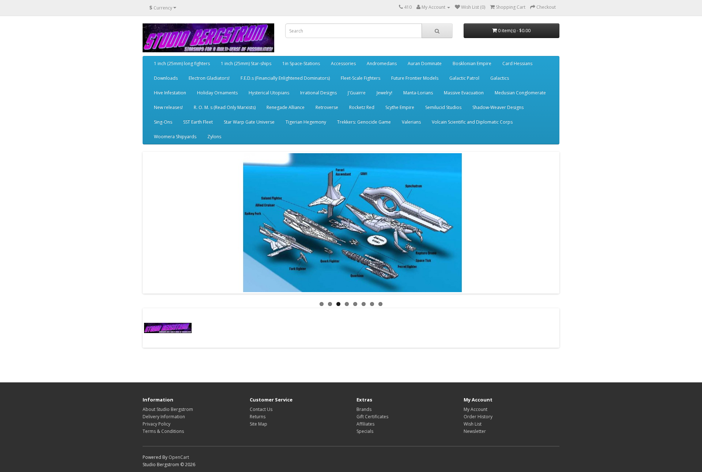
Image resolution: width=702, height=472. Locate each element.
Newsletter (475, 431)
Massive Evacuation (464, 93)
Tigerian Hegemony (306, 122)
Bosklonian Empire (472, 63)
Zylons (214, 136)
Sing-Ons (163, 122)
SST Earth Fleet (198, 122)
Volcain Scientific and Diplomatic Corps (472, 122)
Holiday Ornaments (217, 93)
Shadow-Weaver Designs (498, 107)
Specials (364, 431)
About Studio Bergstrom (168, 409)
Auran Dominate (425, 63)
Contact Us (261, 409)
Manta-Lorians (418, 93)
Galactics (499, 78)
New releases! (168, 107)
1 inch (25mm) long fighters (182, 63)
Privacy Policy (156, 424)
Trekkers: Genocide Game (364, 122)
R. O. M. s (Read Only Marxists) (225, 107)
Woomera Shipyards (175, 136)
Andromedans (382, 63)
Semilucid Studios (443, 107)
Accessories (343, 63)
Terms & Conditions (163, 431)
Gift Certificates (372, 417)
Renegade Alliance (286, 107)
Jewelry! (384, 93)
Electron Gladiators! (209, 78)
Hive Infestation (170, 93)
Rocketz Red (361, 107)
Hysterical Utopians (269, 93)
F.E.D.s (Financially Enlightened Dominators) (285, 78)
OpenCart (179, 457)
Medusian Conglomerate (520, 93)
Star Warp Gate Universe (249, 122)
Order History (478, 417)
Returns (257, 417)
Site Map (258, 424)
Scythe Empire (399, 107)
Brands (363, 409)
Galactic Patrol (464, 78)
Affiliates (365, 424)
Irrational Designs (318, 93)
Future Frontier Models (414, 78)
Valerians (411, 122)
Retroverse (327, 107)
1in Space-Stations (301, 63)
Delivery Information (164, 417)
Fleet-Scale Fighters (360, 78)
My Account (475, 409)
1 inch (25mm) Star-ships (246, 63)
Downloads (166, 78)
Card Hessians (517, 63)
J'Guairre (357, 93)
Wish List (473, 424)
